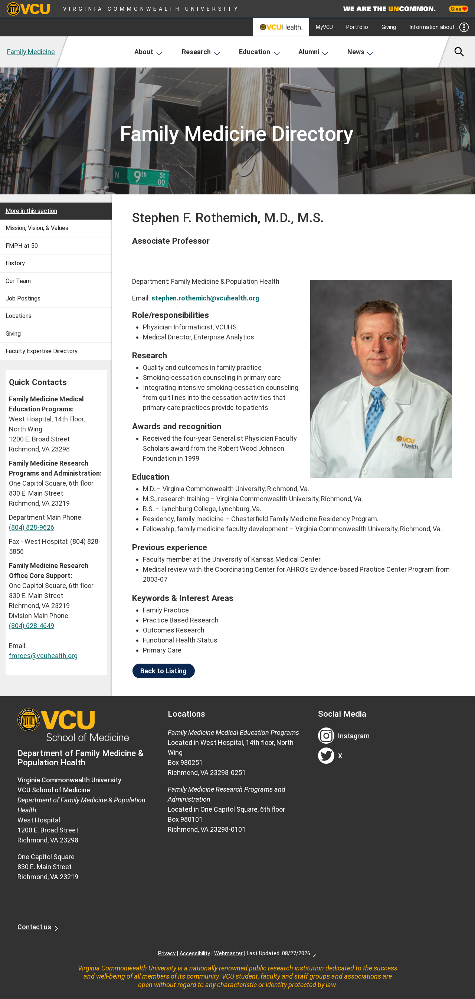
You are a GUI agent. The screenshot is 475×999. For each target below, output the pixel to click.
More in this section (31, 210)
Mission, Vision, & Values (37, 227)
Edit (314, 953)
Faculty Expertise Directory (42, 351)
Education (254, 52)
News (355, 52)
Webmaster (228, 953)
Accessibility (195, 953)
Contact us (34, 927)
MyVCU (324, 27)
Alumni (308, 52)
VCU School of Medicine (53, 790)
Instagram (354, 736)
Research (196, 52)
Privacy (167, 953)
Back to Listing (163, 671)
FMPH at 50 (22, 245)
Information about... (433, 27)
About (143, 52)
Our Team (18, 281)
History (15, 263)
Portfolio (357, 27)
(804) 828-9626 (31, 527)
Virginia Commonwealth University (151, 9)
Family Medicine (31, 52)
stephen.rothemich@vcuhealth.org (205, 298)
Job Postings (23, 298)
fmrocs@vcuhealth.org (43, 656)
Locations (19, 315)
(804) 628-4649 (31, 626)
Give (456, 9)
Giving (388, 27)
